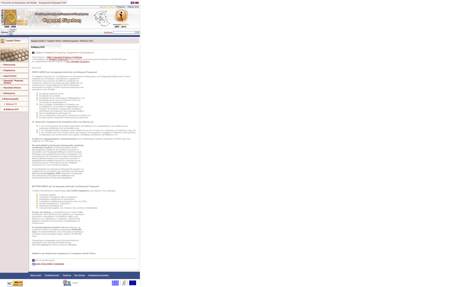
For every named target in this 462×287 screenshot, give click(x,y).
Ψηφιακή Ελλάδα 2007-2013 (12, 32)
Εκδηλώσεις (9, 93)
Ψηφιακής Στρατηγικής (58, 59)
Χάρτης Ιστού (133, 7)
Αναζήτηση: (108, 32)
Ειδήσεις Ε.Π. (11, 104)
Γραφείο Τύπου (108, 7)
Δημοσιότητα (10, 76)
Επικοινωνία (9, 65)
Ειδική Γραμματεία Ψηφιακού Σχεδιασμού (64, 57)
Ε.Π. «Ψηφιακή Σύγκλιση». (78, 61)
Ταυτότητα (67, 275)
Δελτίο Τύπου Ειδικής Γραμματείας (49, 264)
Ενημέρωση (9, 70)
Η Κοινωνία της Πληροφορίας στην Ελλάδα (19, 3)
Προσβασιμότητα (52, 275)
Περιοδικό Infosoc (12, 88)
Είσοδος (4, 32)
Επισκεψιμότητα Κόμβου (98, 275)
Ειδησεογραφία (11, 99)
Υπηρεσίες (121, 7)
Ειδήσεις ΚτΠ (12, 109)
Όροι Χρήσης (79, 275)
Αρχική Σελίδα (38, 41)
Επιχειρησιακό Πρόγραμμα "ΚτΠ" (52, 3)
